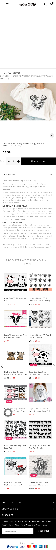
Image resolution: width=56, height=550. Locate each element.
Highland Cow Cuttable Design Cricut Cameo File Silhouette (15, 374)
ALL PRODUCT (14, 73)
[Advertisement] (28, 38)
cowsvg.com (31, 543)
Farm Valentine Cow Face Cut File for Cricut (15, 336)
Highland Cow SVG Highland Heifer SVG (13, 483)
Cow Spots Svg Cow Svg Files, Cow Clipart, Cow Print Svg (14, 411)
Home (2, 73)
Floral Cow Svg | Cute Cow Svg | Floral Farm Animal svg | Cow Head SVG (39, 486)
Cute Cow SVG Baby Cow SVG (15, 299)
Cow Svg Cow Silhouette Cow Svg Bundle (39, 446)
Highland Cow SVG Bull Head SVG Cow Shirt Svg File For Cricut (39, 300)
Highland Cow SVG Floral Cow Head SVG (40, 336)
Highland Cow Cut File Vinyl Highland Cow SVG (39, 409)
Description (9, 174)
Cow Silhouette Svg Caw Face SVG (15, 446)
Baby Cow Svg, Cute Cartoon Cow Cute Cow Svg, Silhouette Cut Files (39, 374)
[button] (2, 365)
